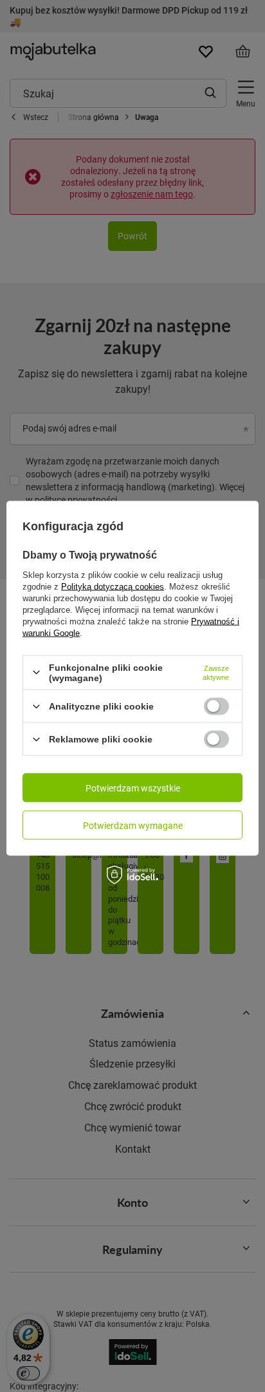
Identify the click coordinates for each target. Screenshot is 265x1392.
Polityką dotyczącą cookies (112, 586)
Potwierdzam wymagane (133, 825)
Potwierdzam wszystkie (133, 787)
